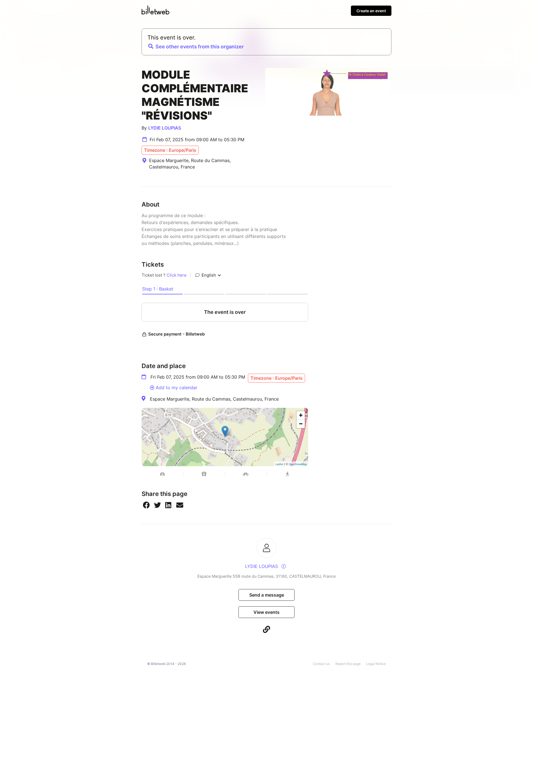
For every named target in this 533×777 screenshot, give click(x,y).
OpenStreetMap (298, 464)
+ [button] (301, 415)
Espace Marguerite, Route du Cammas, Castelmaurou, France (214, 399)
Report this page (348, 664)
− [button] (301, 423)
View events (266, 612)
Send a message (266, 595)
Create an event (371, 10)
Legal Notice (376, 664)
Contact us (321, 664)
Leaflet (279, 464)
